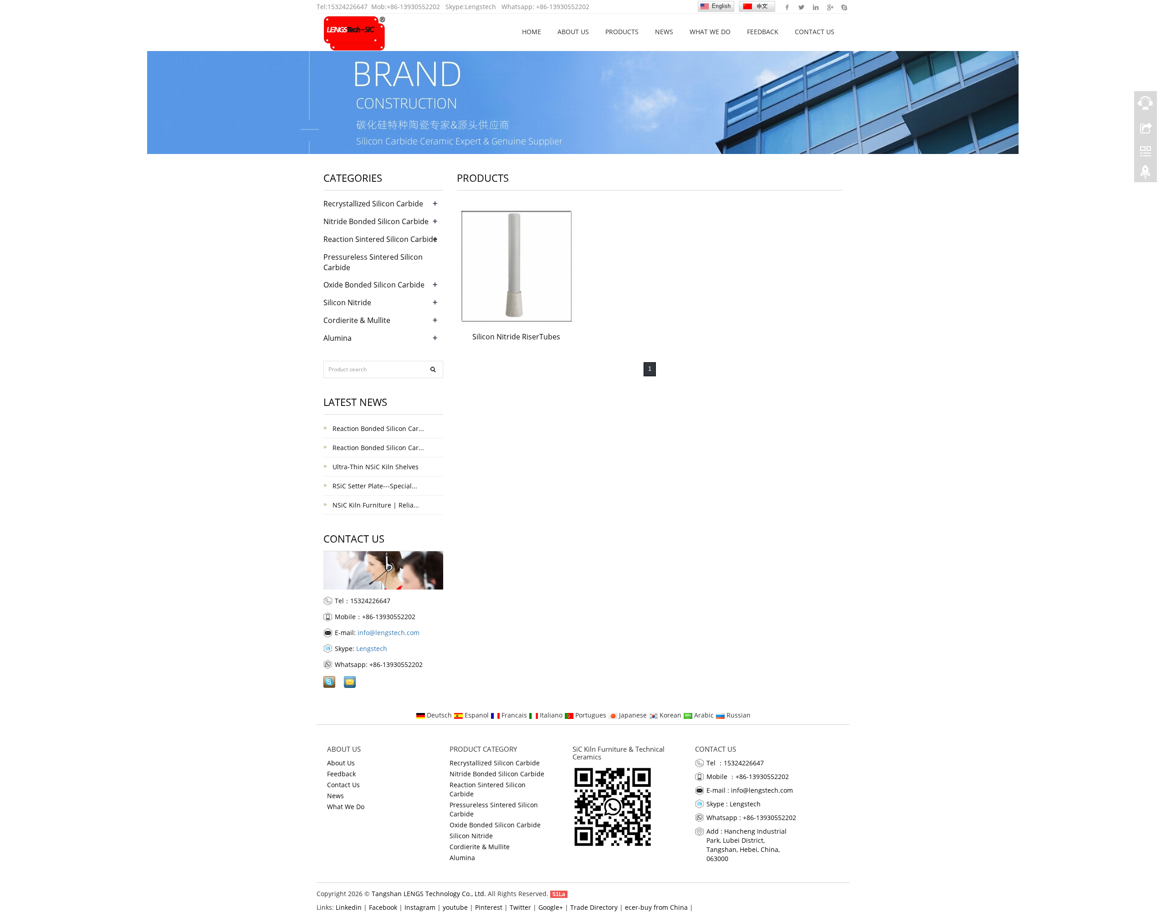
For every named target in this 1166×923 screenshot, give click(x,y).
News (664, 31)
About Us (573, 31)
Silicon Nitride (347, 302)
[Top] (1145, 174)
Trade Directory (594, 907)
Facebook (787, 7)
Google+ (829, 7)
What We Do (710, 31)
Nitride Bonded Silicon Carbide (376, 221)
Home (531, 31)
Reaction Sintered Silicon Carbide (380, 239)
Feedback (762, 31)
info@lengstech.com (388, 632)
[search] (433, 369)
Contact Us (814, 31)
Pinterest (488, 907)
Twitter (801, 7)
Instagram (419, 907)
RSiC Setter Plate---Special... (374, 486)
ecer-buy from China (656, 907)
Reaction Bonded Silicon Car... (377, 428)
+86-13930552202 (413, 6)
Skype (843, 7)
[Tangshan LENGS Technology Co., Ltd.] (354, 31)
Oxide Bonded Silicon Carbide (373, 285)
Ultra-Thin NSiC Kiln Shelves (375, 466)
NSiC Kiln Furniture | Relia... (375, 505)
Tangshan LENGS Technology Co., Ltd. (429, 893)
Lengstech (480, 6)
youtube (455, 907)
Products (622, 31)
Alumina (337, 338)
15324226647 (347, 6)
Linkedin (815, 7)
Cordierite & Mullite (356, 320)
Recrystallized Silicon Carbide (373, 204)
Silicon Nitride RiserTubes (516, 337)
